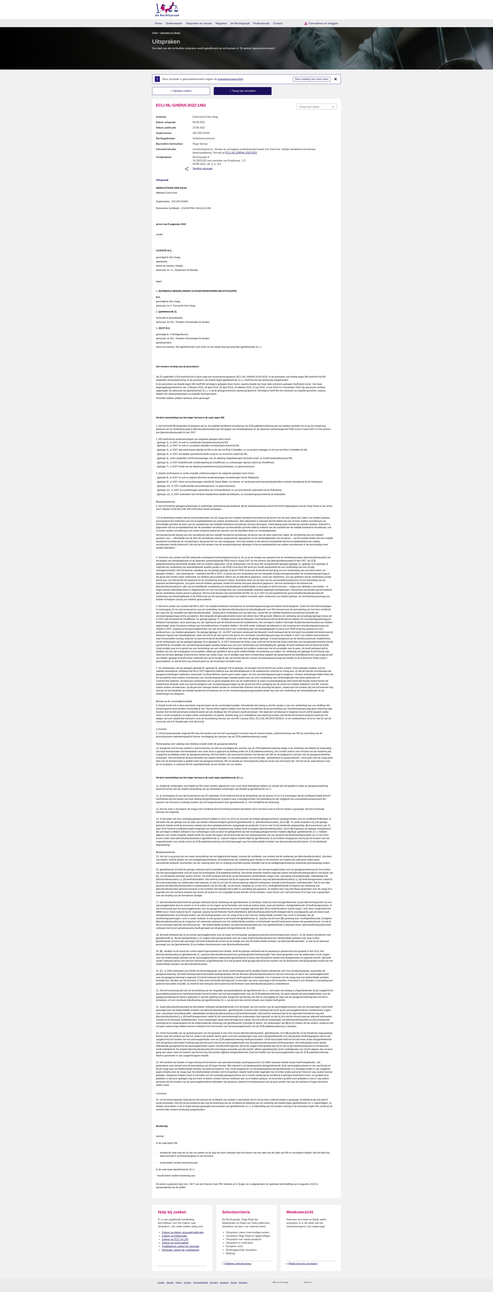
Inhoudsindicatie (166, 149)
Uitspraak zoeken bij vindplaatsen (180, 1249)
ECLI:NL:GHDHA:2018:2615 (241, 152)
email (297, 1282)
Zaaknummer (164, 133)
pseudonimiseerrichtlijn (230, 79)
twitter (315, 1282)
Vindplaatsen (164, 157)
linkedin (330, 1282)
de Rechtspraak (240, 23)
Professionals (261, 23)
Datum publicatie (166, 127)
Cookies (187, 1282)
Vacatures (224, 1282)
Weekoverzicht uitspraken (302, 1263)
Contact (278, 23)
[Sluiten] (336, 79)
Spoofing (214, 1282)
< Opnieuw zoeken (181, 90)
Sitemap (170, 1282)
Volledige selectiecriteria (237, 1263)
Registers (221, 23)
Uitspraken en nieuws (199, 23)
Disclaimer (243, 1282)
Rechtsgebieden (165, 138)
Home (158, 23)
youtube (335, 1282)
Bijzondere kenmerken (169, 143)
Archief (234, 1282)
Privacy (179, 1282)
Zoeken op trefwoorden (174, 1235)
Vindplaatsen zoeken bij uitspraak (180, 1246)
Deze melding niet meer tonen (311, 79)
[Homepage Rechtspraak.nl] (166, 8)
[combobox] (316, 106)
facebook (320, 1282)
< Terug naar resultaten (243, 90)
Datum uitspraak (165, 122)
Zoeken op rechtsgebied (175, 1242)
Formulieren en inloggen (323, 23)
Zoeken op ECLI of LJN (175, 1239)
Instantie (161, 116)
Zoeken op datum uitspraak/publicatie (183, 1232)
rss (292, 1282)
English (161, 1282)
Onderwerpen (174, 23)
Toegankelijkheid (200, 1282)
